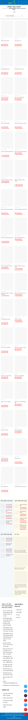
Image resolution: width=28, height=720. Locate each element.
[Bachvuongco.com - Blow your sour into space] (10, 2)
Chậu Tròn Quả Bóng (5, 347)
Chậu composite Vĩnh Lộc (20, 293)
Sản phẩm (19, 612)
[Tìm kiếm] (19, 2)
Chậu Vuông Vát (4, 486)
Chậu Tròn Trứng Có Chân (20, 347)
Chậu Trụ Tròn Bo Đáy (6, 401)
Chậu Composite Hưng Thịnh (20, 180)
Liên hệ (18, 617)
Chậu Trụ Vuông (4, 430)
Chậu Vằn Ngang (18, 430)
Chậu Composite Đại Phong (21, 151)
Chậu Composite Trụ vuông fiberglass (7, 294)
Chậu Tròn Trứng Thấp (6, 375)
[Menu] (2, 2)
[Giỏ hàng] (26, 2)
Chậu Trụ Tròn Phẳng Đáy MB (20, 402)
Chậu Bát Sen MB (5, 40)
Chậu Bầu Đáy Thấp (19, 69)
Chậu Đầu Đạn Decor (5, 319)
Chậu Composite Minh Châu (21, 209)
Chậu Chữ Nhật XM (5, 123)
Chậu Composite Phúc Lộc (7, 265)
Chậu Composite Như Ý (20, 237)
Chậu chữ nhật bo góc (19, 97)
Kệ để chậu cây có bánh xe (20, 486)
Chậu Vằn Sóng (4, 458)
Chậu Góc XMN (18, 319)
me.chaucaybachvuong (13, 685)
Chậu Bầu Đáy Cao (5, 69)
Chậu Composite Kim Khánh (7, 209)
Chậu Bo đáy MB (4, 97)
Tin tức (18, 615)
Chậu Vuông (17, 458)
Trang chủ (4, 8)
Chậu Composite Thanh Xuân (20, 266)
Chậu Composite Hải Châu (7, 179)
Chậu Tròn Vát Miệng (19, 375)
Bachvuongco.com (19, 713)
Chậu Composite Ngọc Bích (7, 237)
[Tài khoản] (22, 2)
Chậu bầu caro (18, 40)
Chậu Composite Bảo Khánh (7, 151)
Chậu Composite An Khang (20, 123)
